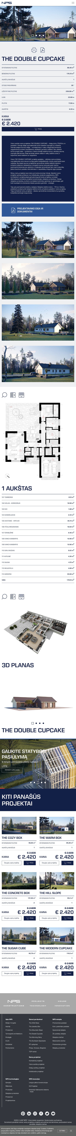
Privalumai (9, 1030)
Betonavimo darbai (59, 1041)
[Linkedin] (29, 1113)
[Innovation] (62, 1006)
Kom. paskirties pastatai (61, 1027)
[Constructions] (14, 1006)
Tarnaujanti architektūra (14, 1034)
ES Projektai (33, 1086)
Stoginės (43, 1048)
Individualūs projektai (36, 1072)
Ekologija (8, 1037)
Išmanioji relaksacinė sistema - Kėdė (39, 1091)
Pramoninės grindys (59, 1044)
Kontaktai (9, 1044)
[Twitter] (47, 1113)
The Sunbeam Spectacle (37, 1041)
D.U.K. (8, 1041)
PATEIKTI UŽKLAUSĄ (12, 770)
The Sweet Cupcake (36, 1034)
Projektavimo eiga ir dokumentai (30, 210)
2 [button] (36, 35)
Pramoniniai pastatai (59, 1023)
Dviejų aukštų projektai (37, 1068)
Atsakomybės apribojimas (53, 1120)
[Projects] (38, 1001)
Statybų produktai (59, 1048)
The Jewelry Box (34, 1027)
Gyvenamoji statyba (59, 1030)
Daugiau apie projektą (11, 863)
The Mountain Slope (36, 1030)
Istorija (8, 1027)
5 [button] (45, 782)
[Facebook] (41, 1113)
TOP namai (32, 1052)
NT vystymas (33, 1044)
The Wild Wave (34, 1023)
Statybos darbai (58, 1037)
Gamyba (8, 1083)
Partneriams (10, 1048)
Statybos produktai (12, 1093)
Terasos (36, 1048)
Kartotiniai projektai (35, 1061)
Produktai (9, 1090)
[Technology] (38, 1006)
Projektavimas (10, 1100)
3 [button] (40, 35)
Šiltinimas (9, 1086)
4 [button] (43, 35)
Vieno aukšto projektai (36, 1064)
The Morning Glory (35, 1037)
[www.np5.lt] (7, 3)
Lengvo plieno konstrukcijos (38, 1083)
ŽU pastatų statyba (59, 1034)
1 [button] (33, 35)
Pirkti (39, 129)
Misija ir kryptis (11, 1023)
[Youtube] (53, 1113)
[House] (62, 1001)
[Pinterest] (23, 1113)
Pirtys (31, 1048)
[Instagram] (35, 1113)
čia (45, 1133)
